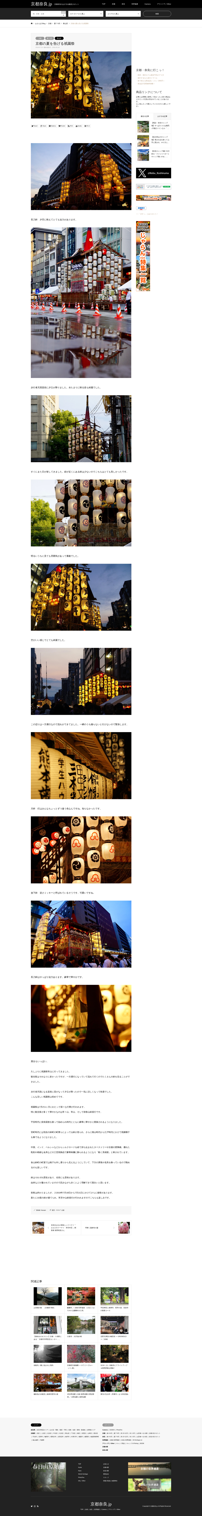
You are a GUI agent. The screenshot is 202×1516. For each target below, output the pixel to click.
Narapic (43, 1210)
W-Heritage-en (137, 1440)
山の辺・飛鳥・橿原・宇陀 (58, 1430)
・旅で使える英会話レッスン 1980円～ (150, 81)
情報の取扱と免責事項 (110, 1481)
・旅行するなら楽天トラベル (146, 78)
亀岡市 (47, 1436)
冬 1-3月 (132, 1433)
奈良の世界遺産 (126, 1440)
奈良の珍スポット (154, 1436)
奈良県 (33, 1430)
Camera (148, 4)
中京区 (55, 1433)
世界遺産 (135, 4)
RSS (38, 1506)
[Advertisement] (60, 1257)
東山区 (59, 38)
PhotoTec (119, 1430)
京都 (113, 4)
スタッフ (106, 1477)
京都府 (33, 1433)
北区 (38, 1433)
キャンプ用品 (120, 1443)
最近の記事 (145, 116)
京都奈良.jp (101, 1504)
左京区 (49, 1433)
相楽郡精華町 (94, 1436)
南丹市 (67, 1436)
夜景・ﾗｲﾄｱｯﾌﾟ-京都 (58, 1210)
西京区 (96, 1433)
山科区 (90, 1433)
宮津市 (41, 1436)
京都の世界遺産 (115, 1440)
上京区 (43, 1433)
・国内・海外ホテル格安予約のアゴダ (150, 75)
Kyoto (80, 1467)
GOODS (112, 1430)
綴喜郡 (87, 1436)
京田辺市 (60, 1436)
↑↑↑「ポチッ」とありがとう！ (147, 214)
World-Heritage (83, 1474)
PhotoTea (81, 1477)
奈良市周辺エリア (42, 1430)
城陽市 (81, 1436)
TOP (103, 4)
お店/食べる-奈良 (142, 1436)
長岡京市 (53, 1436)
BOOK (142, 1443)
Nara (79, 1471)
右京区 (61, 1433)
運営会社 (106, 1474)
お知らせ (106, 1464)
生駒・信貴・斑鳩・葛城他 (76, 1430)
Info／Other (81, 1481)
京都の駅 (105, 1447)
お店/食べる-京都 (142, 1433)
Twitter (31, 1506)
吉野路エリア (91, 1430)
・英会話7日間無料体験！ (145, 84)
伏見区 (84, 1433)
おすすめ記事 (162, 116)
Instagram (35, 1506)
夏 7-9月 (49, 38)
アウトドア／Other (164, 4)
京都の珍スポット (154, 1433)
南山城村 (35, 1440)
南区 (78, 1433)
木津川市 (74, 1436)
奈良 (123, 4)
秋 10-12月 (124, 1433)
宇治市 (35, 1436)
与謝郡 (42, 1440)
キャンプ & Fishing (132, 1443)
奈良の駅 (105, 1450)
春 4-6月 (109, 1433)
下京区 (73, 1433)
